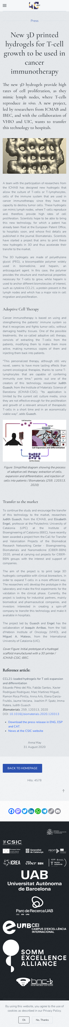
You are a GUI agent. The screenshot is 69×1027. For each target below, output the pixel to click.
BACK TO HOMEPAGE (22, 768)
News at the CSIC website (25, 731)
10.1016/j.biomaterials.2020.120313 (34, 714)
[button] (4, 5)
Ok (24, 1020)
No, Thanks (42, 1020)
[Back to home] (34, 5)
